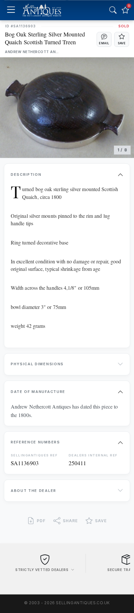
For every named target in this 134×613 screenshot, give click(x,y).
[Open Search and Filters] (112, 10)
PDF (41, 520)
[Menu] (11, 10)
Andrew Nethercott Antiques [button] (33, 52)
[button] (104, 39)
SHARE (70, 520)
